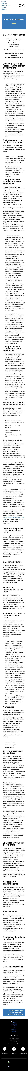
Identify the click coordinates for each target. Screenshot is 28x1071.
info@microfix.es (4, 1053)
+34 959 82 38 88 (23, 1053)
